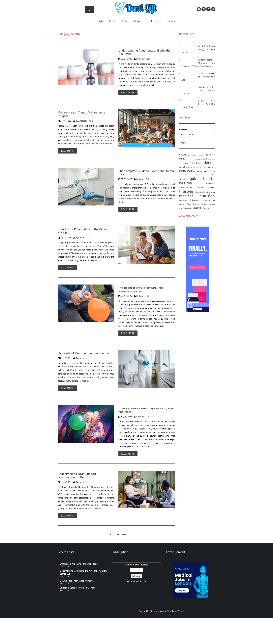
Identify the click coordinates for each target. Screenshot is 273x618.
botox (194, 155)
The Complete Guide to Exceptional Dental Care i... (146, 172)
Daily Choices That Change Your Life (198, 76)
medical (186, 196)
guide (194, 179)
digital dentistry (198, 175)
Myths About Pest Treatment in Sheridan (84, 353)
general (182, 179)
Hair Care (137, 21)
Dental (124, 21)
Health (101, 21)
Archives (183, 129)
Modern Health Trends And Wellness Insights (81, 114)
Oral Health (183, 200)
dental (209, 162)
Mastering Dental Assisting (205, 192)
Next (123, 534)
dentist (199, 171)
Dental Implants (187, 170)
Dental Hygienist (197, 167)
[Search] (89, 9)
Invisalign (210, 184)
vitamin (197, 207)
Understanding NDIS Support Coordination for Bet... (77, 475)
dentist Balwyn (209, 171)
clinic (182, 158)
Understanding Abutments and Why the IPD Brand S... (144, 52)
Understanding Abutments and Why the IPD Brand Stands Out (198, 63)
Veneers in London (208, 204)
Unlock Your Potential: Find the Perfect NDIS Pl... (83, 231)
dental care (184, 167)
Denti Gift (142, 581)
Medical (112, 21)
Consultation (183, 163)
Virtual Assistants (185, 208)
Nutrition (171, 21)
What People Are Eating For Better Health (198, 49)
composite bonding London (205, 159)
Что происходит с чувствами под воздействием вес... (141, 289)
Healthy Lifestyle (154, 21)
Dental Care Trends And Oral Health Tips (198, 104)
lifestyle (186, 191)
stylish (182, 204)
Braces (200, 155)
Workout (206, 208)
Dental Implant (209, 167)
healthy (185, 183)
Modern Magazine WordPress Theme (167, 611)
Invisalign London (185, 188)
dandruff (196, 163)
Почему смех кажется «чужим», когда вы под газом (146, 410)
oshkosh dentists (208, 200)
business (210, 154)
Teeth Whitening (193, 204)
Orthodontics (195, 200)
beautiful (184, 154)
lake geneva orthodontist (206, 188)
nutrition (207, 196)
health (209, 178)
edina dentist (210, 175)
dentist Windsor (185, 175)
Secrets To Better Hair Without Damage (198, 90)
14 (118, 534)
